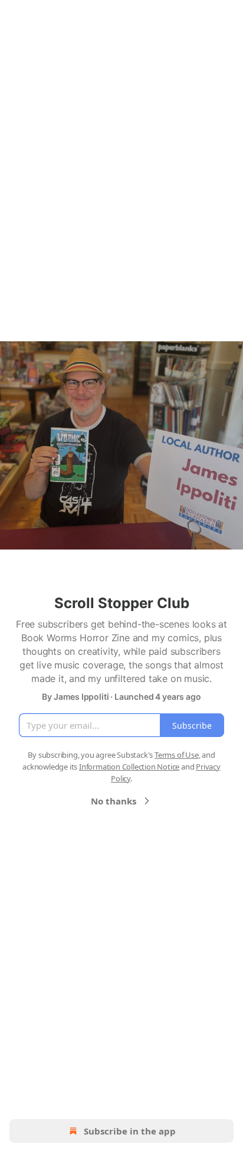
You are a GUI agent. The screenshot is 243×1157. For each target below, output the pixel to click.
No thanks (113, 801)
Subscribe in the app (130, 1131)
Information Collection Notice (129, 766)
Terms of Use (177, 754)
